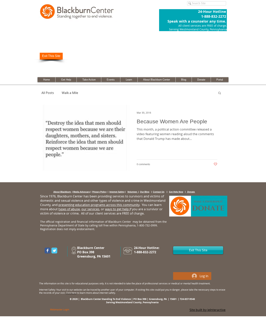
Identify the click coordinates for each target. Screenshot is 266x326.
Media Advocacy (81, 192)
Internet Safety (116, 192)
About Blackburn (62, 192)
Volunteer (132, 192)
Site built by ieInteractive (207, 310)
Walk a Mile (70, 93)
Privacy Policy (99, 192)
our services (90, 209)
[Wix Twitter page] (54, 250)
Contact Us (158, 192)
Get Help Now (176, 192)
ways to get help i (117, 209)
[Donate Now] (198, 206)
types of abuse (69, 209)
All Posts (47, 93)
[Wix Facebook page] (47, 250)
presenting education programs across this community (98, 205)
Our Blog (144, 192)
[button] (219, 93)
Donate (191, 192)
